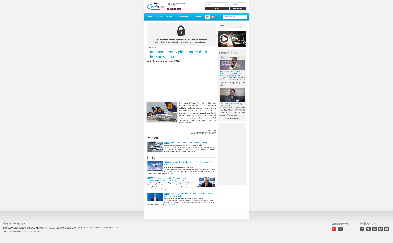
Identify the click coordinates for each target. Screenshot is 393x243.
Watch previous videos (232, 118)
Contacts (198, 17)
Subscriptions (183, 17)
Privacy (30, 231)
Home (149, 17)
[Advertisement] (181, 86)
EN (334, 229)
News (159, 17)
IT (340, 229)
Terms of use (36, 231)
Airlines (154, 47)
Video (169, 17)
